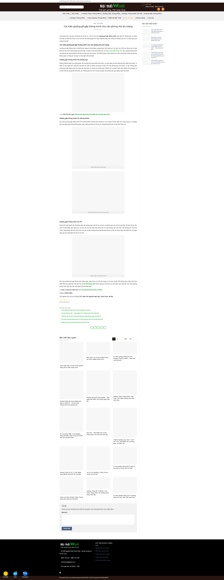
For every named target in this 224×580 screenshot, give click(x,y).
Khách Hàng (140, 18)
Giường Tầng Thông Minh (91, 13)
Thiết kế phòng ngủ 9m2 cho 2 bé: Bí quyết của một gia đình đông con (157, 62)
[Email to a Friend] (98, 327)
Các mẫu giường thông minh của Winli (90, 290)
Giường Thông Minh (77, 18)
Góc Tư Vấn (128, 18)
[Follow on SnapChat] (158, 1)
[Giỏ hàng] (163, 9)
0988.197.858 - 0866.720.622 (154, 7)
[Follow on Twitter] (161, 1)
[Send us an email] (163, 1)
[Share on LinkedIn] (104, 327)
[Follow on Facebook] (153, 1)
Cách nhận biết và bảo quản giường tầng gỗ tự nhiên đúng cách (157, 31)
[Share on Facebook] (92, 327)
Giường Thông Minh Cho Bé (132, 13)
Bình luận (65, 512)
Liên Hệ (151, 18)
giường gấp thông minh (115, 51)
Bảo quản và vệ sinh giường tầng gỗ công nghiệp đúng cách (156, 39)
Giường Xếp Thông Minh (153, 13)
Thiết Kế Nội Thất (114, 18)
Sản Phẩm (75, 13)
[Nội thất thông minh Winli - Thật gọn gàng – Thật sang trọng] (112, 7)
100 (125, 339)
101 (131, 339)
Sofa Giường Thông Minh (97, 18)
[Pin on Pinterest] (101, 327)
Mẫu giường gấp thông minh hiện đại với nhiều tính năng (92, 114)
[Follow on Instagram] (156, 1)
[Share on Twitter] (95, 327)
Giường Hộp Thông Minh (111, 13)
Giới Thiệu (66, 13)
